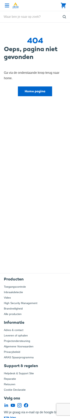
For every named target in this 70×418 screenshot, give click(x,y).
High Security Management (20, 303)
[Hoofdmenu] (6, 5)
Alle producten (13, 314)
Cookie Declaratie (15, 389)
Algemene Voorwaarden (18, 346)
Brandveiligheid (13, 308)
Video (7, 297)
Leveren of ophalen (16, 335)
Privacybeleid (12, 351)
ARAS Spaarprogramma (19, 357)
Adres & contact (13, 330)
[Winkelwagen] (63, 5)
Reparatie (10, 378)
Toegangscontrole (15, 286)
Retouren (9, 384)
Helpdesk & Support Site (19, 373)
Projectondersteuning (17, 340)
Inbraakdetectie (13, 292)
